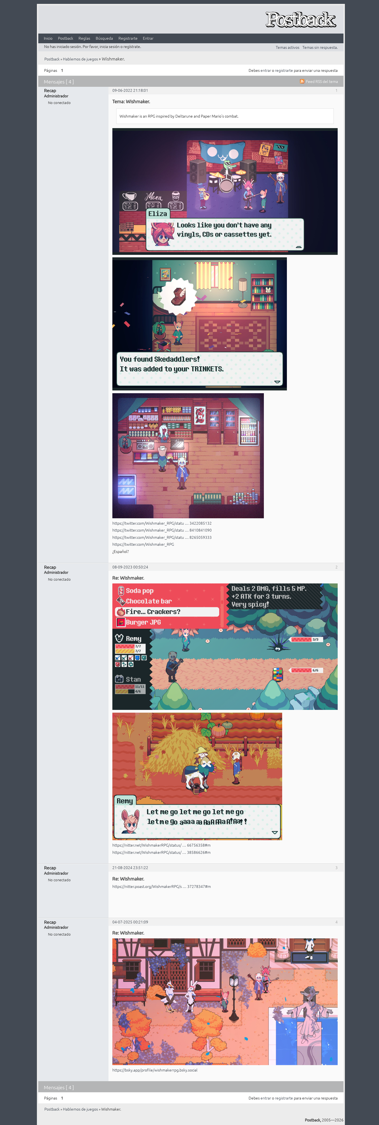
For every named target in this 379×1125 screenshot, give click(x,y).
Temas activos (287, 47)
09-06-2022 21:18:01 (130, 90)
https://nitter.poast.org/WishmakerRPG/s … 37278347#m (161, 886)
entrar (266, 70)
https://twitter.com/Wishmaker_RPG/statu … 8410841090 (162, 530)
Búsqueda (104, 38)
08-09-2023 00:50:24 (130, 567)
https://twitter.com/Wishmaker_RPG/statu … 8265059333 (162, 537)
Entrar (148, 38)
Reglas (84, 38)
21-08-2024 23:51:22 (130, 867)
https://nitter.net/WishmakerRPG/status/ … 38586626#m (161, 852)
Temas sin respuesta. (320, 47)
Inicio (48, 38)
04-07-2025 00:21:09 (130, 922)
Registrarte (128, 38)
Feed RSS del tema (322, 81)
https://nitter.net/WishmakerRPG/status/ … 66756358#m (161, 845)
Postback (65, 38)
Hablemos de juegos (80, 59)
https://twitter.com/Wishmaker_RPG (143, 544)
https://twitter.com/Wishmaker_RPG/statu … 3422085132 (162, 523)
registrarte (284, 70)
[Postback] (301, 20)
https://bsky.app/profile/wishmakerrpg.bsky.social (155, 1070)
